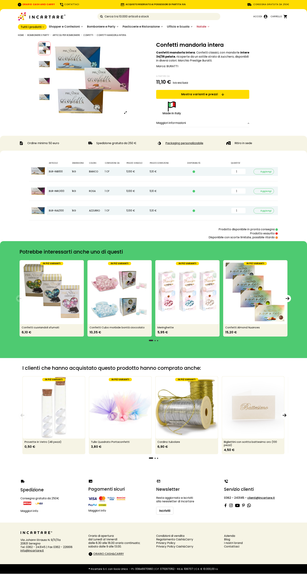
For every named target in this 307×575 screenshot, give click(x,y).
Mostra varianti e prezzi (199, 94)
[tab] (202, 123)
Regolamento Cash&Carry (174, 539)
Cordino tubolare (168, 442)
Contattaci (231, 546)
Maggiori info (29, 511)
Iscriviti (164, 510)
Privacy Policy (165, 543)
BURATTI (172, 66)
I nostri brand (233, 543)
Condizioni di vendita (170, 536)
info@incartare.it (32, 551)
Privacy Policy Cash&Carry (174, 546)
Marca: (161, 66)
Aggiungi (263, 172)
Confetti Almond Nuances (242, 327)
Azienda (229, 536)
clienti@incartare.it (261, 498)
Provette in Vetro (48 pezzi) (43, 442)
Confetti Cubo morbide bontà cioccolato (117, 327)
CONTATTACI (71, 4)
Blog (227, 539)
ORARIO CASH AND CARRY (38, 4)
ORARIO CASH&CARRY (108, 554)
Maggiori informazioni (171, 123)
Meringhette (165, 327)
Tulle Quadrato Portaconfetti (110, 442)
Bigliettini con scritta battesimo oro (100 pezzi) (250, 443)
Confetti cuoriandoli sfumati (40, 327)
